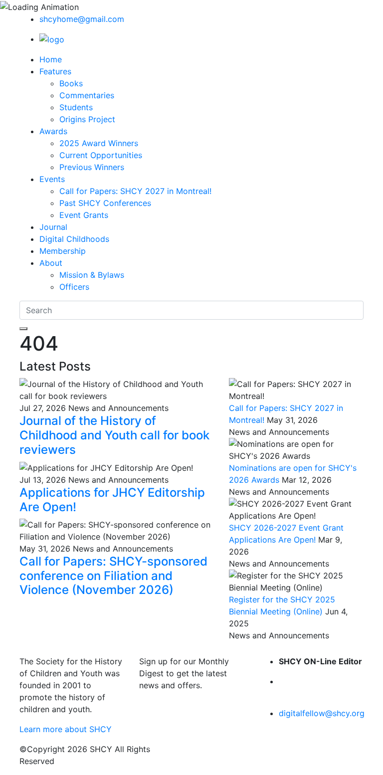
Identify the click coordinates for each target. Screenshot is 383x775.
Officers (74, 287)
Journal (53, 227)
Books (71, 83)
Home (50, 59)
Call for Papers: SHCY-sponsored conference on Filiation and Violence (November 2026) (113, 575)
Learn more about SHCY (65, 729)
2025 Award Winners (98, 143)
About (50, 263)
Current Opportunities (100, 155)
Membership (62, 251)
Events (52, 179)
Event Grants (83, 215)
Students (76, 107)
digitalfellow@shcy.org (322, 713)
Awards (53, 131)
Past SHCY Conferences (105, 203)
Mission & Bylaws (91, 275)
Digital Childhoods (74, 239)
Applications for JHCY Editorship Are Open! (112, 499)
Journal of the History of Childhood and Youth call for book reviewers (114, 435)
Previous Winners (91, 167)
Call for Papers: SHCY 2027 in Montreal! (135, 191)
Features (55, 71)
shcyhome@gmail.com (81, 19)
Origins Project (87, 119)
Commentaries (86, 95)
